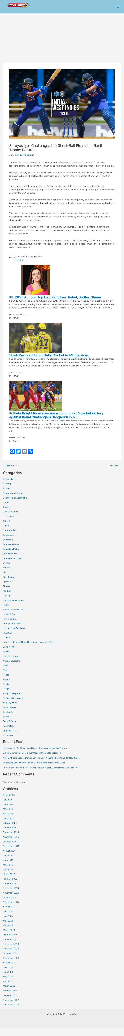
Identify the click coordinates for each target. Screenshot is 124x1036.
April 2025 (8, 869)
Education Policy (11, 549)
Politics (6, 679)
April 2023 (8, 981)
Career (6, 502)
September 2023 (11, 958)
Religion (7, 688)
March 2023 (9, 986)
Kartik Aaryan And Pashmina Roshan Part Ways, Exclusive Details (35, 748)
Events (6, 563)
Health (6, 605)
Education (8, 540)
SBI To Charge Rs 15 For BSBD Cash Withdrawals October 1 (32, 753)
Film (5, 572)
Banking (7, 483)
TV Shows (8, 735)
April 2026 (8, 813)
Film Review (9, 577)
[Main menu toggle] (118, 7)
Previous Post (11, 466)
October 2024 (10, 897)
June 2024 (8, 916)
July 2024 (8, 911)
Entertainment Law (12, 558)
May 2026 (8, 809)
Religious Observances (14, 698)
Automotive (8, 479)
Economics (8, 535)
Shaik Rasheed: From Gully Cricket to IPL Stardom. (49, 355)
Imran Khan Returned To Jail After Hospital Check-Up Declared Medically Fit (40, 768)
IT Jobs (6, 637)
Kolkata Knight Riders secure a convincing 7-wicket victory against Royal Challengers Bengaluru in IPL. (56, 415)
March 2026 (9, 818)
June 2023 (8, 972)
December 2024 (11, 888)
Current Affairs (10, 530)
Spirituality (8, 712)
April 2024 (8, 925)
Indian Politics (9, 614)
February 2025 (10, 879)
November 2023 (11, 948)
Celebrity (7, 507)
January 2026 (10, 827)
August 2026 (9, 795)
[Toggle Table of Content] (40, 256)
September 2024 (11, 902)
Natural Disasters (11, 661)
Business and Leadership (15, 498)
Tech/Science (9, 721)
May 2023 (8, 976)
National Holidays (11, 656)
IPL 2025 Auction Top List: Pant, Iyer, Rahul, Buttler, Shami (55, 297)
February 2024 (10, 935)
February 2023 (10, 990)
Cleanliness (8, 516)
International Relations (14, 628)
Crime (6, 525)
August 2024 (9, 906)
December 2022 (11, 1000)
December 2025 (11, 832)
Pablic (6, 675)
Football (7, 591)
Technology (8, 726)
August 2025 (9, 851)
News (5, 670)
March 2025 (9, 874)
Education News (11, 544)
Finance (7, 581)
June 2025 (8, 860)
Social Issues (9, 707)
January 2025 (9, 883)
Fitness (6, 586)
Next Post (115, 466)
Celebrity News (10, 512)
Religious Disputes (12, 693)
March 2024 (9, 930)
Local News (8, 647)
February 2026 (10, 823)
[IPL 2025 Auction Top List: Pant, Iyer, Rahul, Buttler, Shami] (35, 280)
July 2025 (8, 855)
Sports (6, 716)
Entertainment (10, 553)
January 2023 (10, 995)
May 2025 (8, 865)
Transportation (10, 730)
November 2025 (11, 837)
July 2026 (8, 799)
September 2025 (11, 846)
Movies (6, 651)
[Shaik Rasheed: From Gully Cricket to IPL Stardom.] (35, 338)
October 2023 (10, 953)
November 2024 (11, 893)
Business (7, 488)
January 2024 (10, 939)
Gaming (6, 595)
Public (6, 684)
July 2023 (8, 967)
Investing (7, 633)
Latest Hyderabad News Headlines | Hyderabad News (29, 642)
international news (12, 623)
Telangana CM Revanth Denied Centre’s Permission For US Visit (34, 763)
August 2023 (9, 963)
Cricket (6, 521)
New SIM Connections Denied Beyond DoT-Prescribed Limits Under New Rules (41, 758)
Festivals (7, 567)
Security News (10, 702)
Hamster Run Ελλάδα (13, 600)
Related (19, 260)
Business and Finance (13, 493)
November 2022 (11, 1004)
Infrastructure (9, 619)
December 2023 (11, 944)
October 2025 (9, 841)
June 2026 (8, 804)
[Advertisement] (62, 36)
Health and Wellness (13, 609)
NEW (5, 665)
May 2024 (8, 921)
